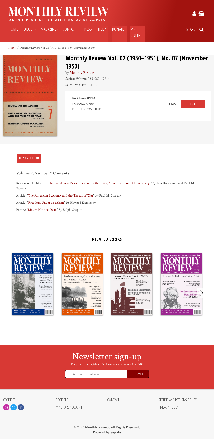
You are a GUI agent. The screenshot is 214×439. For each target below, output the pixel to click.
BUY (192, 104)
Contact (69, 29)
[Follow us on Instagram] (6, 407)
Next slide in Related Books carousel (201, 293)
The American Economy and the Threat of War (60, 195)
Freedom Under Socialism (46, 202)
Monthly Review (82, 72)
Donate (118, 29)
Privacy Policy (169, 407)
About (29, 29)
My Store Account (69, 407)
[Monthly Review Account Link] (194, 14)
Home (13, 29)
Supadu (116, 432)
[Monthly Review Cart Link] (201, 14)
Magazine (48, 29)
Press (87, 29)
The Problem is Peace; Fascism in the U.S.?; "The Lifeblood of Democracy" (99, 183)
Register (62, 400)
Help (102, 29)
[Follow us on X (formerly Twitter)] (13, 407)
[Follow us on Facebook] (21, 407)
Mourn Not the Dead (42, 210)
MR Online (136, 32)
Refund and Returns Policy (178, 400)
